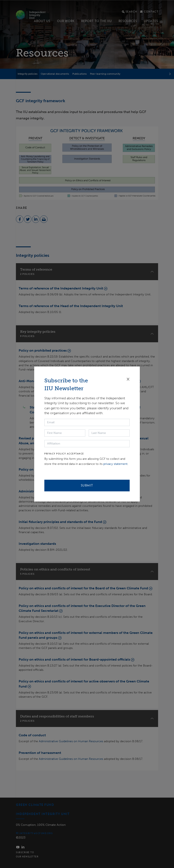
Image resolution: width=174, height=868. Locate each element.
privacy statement (115, 464)
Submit (87, 485)
